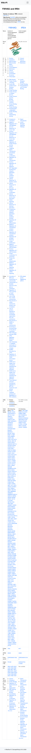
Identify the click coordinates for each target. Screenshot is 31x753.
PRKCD (14, 569)
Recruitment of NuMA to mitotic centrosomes (13, 323)
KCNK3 (9, 508)
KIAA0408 (10, 509)
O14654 (20, 663)
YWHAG (12, 27)
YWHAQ (10, 644)
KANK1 (15, 505)
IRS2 (9, 503)
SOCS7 (20, 427)
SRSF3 (9, 615)
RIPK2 (13, 590)
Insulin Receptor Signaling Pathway (22, 124)
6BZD (9, 671)
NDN (20, 419)
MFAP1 (13, 532)
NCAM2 (13, 540)
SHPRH (14, 601)
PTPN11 (21, 424)
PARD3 (9, 554)
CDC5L (9, 441)
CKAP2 (9, 451)
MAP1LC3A (21, 416)
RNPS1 (9, 593)
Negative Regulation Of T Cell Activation (13, 245)
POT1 (9, 563)
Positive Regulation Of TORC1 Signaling (12, 271)
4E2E (15, 666)
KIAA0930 (10, 511)
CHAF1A (10, 450)
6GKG (9, 672)
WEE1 (9, 639)
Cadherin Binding (11, 691)
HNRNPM (10, 494)
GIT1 (12, 485)
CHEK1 (14, 450)
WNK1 (12, 639)
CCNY (9, 439)
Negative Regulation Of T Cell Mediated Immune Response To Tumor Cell (13, 126)
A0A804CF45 (22, 662)
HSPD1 (9, 499)
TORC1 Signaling (11, 200)
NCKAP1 (10, 542)
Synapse (11, 72)
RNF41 (20, 425)
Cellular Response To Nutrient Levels (13, 180)
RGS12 (9, 590)
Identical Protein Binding (13, 106)
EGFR (25, 412)
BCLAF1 (10, 433)
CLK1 (13, 453)
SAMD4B (10, 596)
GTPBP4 (14, 487)
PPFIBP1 (10, 564)
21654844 (11, 403)
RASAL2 (10, 589)
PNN (14, 561)
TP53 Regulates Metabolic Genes (11, 338)
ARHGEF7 (10, 424)
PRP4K (9, 575)
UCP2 (9, 636)
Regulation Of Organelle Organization (12, 707)
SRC (9, 610)
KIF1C (9, 513)
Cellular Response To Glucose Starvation (12, 205)
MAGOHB (14, 523)
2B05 (9, 666)
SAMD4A (13, 595)
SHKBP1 (10, 601)
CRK (23, 410)
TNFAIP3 (10, 627)
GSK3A (9, 487)
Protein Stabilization (12, 242)
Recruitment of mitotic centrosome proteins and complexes (13, 304)
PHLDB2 (10, 557)
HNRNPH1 (10, 493)
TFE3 (9, 622)
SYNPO (12, 616)
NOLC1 (9, 548)
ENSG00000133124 (23, 658)
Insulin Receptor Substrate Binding (22, 688)
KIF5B (9, 514)
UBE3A (12, 635)
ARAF (9, 421)
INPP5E (10, 502)
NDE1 (14, 543)
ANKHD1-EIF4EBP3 (10, 417)
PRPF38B (14, 575)
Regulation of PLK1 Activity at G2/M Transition (12, 292)
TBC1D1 (13, 619)
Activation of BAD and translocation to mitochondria (13, 278)
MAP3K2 (10, 525)
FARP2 (14, 480)
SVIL (9, 616)
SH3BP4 (12, 598)
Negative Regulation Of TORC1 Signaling (12, 265)
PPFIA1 (13, 563)
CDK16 (9, 442)
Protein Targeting (11, 147)
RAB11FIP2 (11, 580)
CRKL (26, 410)
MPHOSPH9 (11, 535)
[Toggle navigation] (27, 2)
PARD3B (14, 554)
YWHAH (14, 642)
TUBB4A (13, 633)
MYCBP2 (10, 538)
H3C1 (9, 488)
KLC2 (9, 516)
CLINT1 (9, 453)
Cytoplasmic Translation (12, 119)
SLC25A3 (10, 604)
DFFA (14, 468)
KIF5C (12, 514)
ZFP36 (9, 645)
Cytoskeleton (12, 694)
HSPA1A (10, 496)
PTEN (24, 422)
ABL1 (12, 410)
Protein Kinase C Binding (13, 81)
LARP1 (9, 517)
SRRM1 (14, 612)
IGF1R (13, 499)
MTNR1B (26, 418)
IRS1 (13, 502)
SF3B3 (14, 596)
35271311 (5, 15)
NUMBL (10, 549)
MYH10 (14, 538)
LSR (13, 520)
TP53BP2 (10, 629)
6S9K (12, 672)
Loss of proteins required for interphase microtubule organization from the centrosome (12, 314)
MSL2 (13, 537)
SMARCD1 (10, 606)
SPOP (9, 609)
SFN (9, 598)
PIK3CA (21, 421)
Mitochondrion (12, 61)
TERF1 (14, 621)
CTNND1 (14, 461)
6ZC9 (9, 675)
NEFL (9, 546)
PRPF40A (10, 577)
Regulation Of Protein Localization (12, 191)
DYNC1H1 (14, 471)
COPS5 (9, 456)
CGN (9, 448)
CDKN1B (10, 444)
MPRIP (9, 537)
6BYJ (12, 669)
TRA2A (14, 629)
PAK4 (12, 552)
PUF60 (14, 578)
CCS (12, 439)
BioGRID (13, 17)
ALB (13, 415)
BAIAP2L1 (10, 432)
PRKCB (9, 569)
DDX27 (13, 465)
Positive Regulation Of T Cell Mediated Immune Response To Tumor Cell (13, 135)
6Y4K (9, 674)
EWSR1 (10, 479)
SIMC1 (15, 603)
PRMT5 (14, 574)
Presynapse (12, 76)
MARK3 (10, 531)
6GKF (15, 671)
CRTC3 (13, 459)
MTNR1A (21, 418)
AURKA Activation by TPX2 (12, 351)
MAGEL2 (24, 415)
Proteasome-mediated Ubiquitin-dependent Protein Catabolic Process (12, 213)
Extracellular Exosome (12, 74)
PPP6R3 (10, 567)
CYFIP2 (14, 462)
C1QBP (13, 435)
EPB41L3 (13, 476)
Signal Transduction (12, 150)
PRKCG (10, 571)
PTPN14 (10, 578)
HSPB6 (13, 497)
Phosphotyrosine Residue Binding (24, 704)
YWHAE (10, 642)
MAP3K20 (10, 526)
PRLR (13, 572)
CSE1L (9, 461)
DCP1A (13, 464)
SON (15, 607)
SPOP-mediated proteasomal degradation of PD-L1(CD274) (12, 394)
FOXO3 (13, 484)
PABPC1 (13, 551)
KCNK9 (13, 508)
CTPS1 (9, 462)
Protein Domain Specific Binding (13, 97)
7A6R (12, 675)
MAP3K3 (10, 528)
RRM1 (9, 595)
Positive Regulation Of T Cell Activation (13, 250)
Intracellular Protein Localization (12, 154)
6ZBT (15, 674)
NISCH (23, 419)
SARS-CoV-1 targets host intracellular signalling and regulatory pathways (12, 365)
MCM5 (13, 531)
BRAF (9, 435)
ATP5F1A (10, 425)
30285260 (11, 406)
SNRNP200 (10, 607)
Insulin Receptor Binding (22, 81)
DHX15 (9, 470)
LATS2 (13, 517)
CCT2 (15, 439)
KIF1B (14, 511)
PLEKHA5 (10, 561)
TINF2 (12, 624)
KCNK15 (13, 506)
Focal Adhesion (13, 67)
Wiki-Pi (4, 2)
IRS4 (23, 27)
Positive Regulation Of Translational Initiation (12, 233)
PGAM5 (14, 555)
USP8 (13, 638)
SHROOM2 (10, 603)
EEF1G (14, 474)
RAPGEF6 (10, 587)
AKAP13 (13, 413)
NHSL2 (12, 546)
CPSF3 (9, 458)
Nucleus (11, 58)
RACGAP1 (10, 584)
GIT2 (15, 485)
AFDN (9, 413)
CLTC (15, 454)
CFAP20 (10, 447)
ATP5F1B (10, 427)
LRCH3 (9, 520)
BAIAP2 (10, 430)
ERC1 (12, 477)
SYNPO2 (10, 618)
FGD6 (9, 482)
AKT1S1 (10, 415)
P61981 (9, 662)
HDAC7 (9, 490)
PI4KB (14, 557)
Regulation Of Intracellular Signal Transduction (23, 727)
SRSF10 (14, 613)
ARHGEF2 (13, 421)
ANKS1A (10, 419)
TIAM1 (9, 624)
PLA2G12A (14, 560)
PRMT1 (9, 574)
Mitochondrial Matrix (12, 63)
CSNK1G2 (21, 412)
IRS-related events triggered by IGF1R (23, 278)
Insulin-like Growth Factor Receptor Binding (12, 86)
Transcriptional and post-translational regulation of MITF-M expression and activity (13, 384)
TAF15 (9, 619)
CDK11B (14, 441)
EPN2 (9, 477)
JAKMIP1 (10, 505)
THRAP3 (13, 622)
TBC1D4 (10, 621)
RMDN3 (14, 592)
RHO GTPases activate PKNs (13, 333)
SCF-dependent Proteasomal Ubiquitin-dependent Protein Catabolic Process (13, 172)
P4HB (9, 551)
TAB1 (13, 618)
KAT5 (9, 506)
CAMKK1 (12, 436)
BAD (14, 429)
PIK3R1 (14, 558)
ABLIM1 (10, 412)
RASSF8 (14, 589)
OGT (26, 419)
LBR (9, 519)
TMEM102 (13, 625)
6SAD (15, 672)
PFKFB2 (10, 555)
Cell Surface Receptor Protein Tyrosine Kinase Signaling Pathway (23, 697)
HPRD (19, 22)
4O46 (12, 668)
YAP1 (9, 641)
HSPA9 (9, 497)
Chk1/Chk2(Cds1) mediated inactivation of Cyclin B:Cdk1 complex (13, 345)
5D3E (15, 668)
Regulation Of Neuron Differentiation (12, 221)
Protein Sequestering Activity (12, 114)
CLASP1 (14, 451)
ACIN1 (13, 412)
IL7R (9, 500)
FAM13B (10, 480)
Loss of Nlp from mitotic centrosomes (12, 297)
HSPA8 (14, 496)
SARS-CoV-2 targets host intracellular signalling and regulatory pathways (12, 374)
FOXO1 (9, 484)
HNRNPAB (13, 491)
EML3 (9, 476)
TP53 (14, 627)
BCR (13, 433)
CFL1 (13, 447)
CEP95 (14, 445)
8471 (20, 648)
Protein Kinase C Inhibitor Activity (13, 93)
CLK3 (12, 454)
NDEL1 (9, 545)
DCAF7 (9, 464)
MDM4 (9, 532)
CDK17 (13, 442)
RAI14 (9, 586)
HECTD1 (14, 490)
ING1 (11, 500)
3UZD (12, 666)
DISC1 (13, 470)
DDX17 (9, 465)
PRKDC (10, 572)
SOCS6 (24, 425)
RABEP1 (10, 583)
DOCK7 (9, 471)
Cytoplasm (12, 60)
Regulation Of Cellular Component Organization (12, 702)
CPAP (13, 456)
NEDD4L (14, 545)
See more (10, 710)
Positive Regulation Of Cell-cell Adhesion (12, 164)
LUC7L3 (10, 523)
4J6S (9, 668)
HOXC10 (15, 494)
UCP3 (12, 636)
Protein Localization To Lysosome (13, 255)
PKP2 (9, 560)
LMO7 (15, 519)
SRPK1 (9, 612)
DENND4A (10, 468)
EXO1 (13, 479)
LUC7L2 (13, 522)
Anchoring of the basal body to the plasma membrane (13, 329)
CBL (13, 438)
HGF (9, 491)
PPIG (14, 564)
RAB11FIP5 (11, 581)
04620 (20, 653)
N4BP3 (9, 540)
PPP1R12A (10, 566)
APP (13, 419)
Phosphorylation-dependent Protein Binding (13, 110)
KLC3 (12, 516)
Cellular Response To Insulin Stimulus (12, 185)
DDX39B (10, 467)
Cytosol (11, 66)
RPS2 (13, 593)
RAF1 (14, 584)
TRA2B (9, 630)
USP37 (9, 638)
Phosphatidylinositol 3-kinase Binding (24, 87)
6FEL (12, 671)
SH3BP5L (10, 600)
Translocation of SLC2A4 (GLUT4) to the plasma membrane (13, 285)
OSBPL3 (14, 549)
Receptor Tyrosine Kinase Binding (13, 102)
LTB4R (9, 522)
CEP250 (10, 445)
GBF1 (9, 485)
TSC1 (13, 630)
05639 (9, 653)
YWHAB (13, 641)
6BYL (15, 669)
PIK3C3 (10, 558)
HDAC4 (12, 488)
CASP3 (9, 438)
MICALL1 (10, 534)
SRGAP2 (12, 610)
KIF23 (12, 513)
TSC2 (9, 632)
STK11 (13, 615)
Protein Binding (13, 90)
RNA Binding (12, 79)
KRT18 (15, 516)
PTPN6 (25, 424)
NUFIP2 (14, 548)
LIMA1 (11, 519)
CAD (9, 436)
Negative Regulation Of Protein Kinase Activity (13, 143)
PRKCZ (20, 422)
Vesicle (11, 70)
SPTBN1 (13, 609)
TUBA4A (13, 632)
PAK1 (9, 552)
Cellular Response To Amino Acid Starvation (12, 196)
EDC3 (13, 473)
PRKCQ (14, 571)
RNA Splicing (12, 689)
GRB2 (24, 413)
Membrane (11, 69)
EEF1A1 (10, 474)
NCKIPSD (10, 543)
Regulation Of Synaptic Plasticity (12, 238)
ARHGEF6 (10, 422)
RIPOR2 (10, 592)
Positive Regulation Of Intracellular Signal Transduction (23, 733)
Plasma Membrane (22, 60)
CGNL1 (12, 448)
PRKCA (14, 567)
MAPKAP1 (10, 529)
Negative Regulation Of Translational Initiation (12, 227)
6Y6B (12, 674)
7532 (9, 648)
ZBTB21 (14, 644)
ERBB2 (20, 413)
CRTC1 (13, 458)
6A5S (9, 669)
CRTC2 (9, 459)
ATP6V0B (10, 429)
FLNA (12, 482)
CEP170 (14, 444)
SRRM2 (10, 613)
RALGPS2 (13, 586)
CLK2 (9, 454)
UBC (9, 635)
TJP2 (9, 625)
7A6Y (15, 675)
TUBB (9, 633)
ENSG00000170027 (12, 658)
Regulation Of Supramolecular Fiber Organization (13, 685)
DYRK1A (10, 473)
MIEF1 (14, 534)
